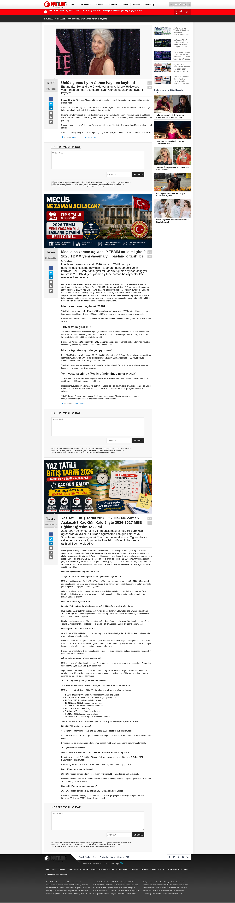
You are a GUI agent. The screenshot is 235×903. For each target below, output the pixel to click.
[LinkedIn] (51, 108)
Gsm (112, 870)
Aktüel (93, 870)
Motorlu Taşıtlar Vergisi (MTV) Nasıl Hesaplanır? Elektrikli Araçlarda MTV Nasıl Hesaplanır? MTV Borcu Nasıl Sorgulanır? (115, 882)
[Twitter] (51, 104)
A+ (149, 83)
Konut (154, 870)
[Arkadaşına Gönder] (51, 113)
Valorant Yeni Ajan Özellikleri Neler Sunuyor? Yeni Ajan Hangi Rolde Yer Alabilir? (115, 885)
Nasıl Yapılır (103, 870)
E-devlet (85, 870)
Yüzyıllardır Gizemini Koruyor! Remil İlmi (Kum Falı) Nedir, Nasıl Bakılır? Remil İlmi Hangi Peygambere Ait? (114, 893)
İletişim (121, 857)
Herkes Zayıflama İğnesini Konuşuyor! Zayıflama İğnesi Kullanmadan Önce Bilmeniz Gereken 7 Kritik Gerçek (114, 888)
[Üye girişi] (183, 856)
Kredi (54, 870)
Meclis (81, 404)
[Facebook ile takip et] (169, 856)
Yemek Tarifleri (85, 857)
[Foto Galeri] (180, 4)
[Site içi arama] (189, 4)
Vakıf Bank (134, 870)
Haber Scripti (114, 863)
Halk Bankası (122, 870)
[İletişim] (184, 4)
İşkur (162, 870)
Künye (112, 857)
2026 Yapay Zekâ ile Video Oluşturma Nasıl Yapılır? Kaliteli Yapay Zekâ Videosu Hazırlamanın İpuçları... (162, 893)
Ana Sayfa (104, 857)
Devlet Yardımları (173, 870)
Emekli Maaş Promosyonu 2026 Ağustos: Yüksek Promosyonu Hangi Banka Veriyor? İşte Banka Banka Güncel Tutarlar (66, 882)
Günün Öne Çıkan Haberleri (55, 874)
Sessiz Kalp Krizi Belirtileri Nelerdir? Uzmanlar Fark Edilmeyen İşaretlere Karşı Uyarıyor (164, 888)
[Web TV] (175, 4)
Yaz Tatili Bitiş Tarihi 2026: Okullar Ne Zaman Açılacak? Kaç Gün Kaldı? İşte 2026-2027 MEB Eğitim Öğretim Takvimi (67, 893)
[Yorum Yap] (51, 122)
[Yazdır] (51, 117)
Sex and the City (89, 137)
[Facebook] (51, 99)
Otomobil (144, 870)
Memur (62, 870)
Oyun (95, 857)
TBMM (75, 404)
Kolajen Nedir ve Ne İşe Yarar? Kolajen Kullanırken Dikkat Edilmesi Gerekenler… (162, 882)
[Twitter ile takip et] (174, 856)
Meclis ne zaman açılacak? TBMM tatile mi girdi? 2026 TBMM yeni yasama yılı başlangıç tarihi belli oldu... (67, 888)
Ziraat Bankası (73, 870)
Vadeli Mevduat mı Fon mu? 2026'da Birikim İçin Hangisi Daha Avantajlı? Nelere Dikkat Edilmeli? (164, 885)
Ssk (47, 870)
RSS (127, 857)
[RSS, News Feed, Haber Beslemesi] (178, 856)
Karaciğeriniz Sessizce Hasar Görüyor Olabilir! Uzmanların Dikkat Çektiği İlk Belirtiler (66, 891)
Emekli (185, 870)
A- (149, 87)
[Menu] (171, 4)
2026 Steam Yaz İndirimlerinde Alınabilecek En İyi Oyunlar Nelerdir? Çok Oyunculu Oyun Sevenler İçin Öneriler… (66, 885)
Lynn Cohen (77, 137)
